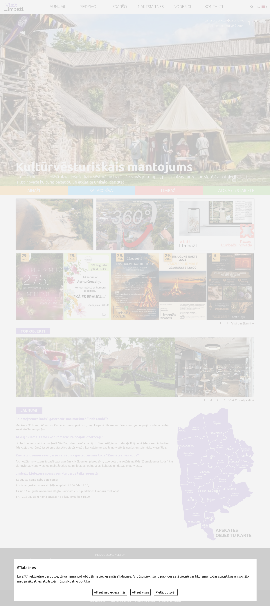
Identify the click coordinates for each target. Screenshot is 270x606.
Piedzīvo (87, 7)
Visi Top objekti (239, 400)
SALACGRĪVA (101, 191)
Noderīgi (182, 7)
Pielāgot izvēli (166, 592)
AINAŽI (33, 191)
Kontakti (214, 7)
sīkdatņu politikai (78, 581)
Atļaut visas (140, 592)
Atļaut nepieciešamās (109, 592)
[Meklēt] (251, 6)
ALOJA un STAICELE (236, 191)
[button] (229, 180)
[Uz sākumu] (13, 6)
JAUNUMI (56, 7)
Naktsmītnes (151, 7)
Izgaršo (119, 7)
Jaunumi (29, 411)
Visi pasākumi (241, 323)
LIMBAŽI (169, 191)
